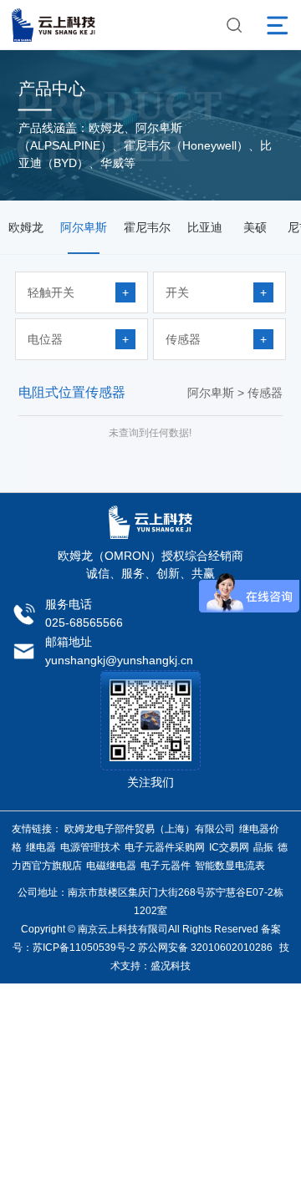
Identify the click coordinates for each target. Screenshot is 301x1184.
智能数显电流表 (230, 865)
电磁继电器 (111, 865)
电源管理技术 (90, 847)
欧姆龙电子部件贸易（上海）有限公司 (149, 829)
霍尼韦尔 (147, 227)
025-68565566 (84, 622)
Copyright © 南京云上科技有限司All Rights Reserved (139, 929)
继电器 (41, 847)
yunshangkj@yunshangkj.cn (119, 660)
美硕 (255, 227)
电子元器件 (165, 865)
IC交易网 (229, 847)
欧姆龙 (25, 227)
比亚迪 (204, 227)
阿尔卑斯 (83, 227)
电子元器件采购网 (165, 847)
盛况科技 (170, 966)
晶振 (263, 847)
